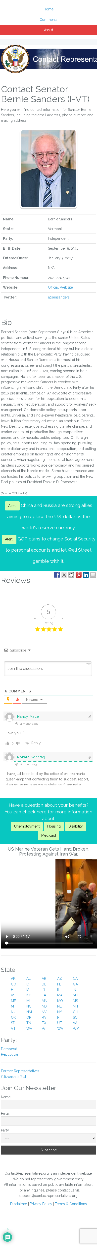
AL (28, 978)
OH (75, 1012)
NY (59, 1012)
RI (58, 1017)
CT (28, 984)
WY (76, 1029)
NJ (13, 1012)
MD (75, 995)
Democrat (9, 1049)
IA (27, 990)
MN (44, 1001)
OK (13, 1017)
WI (44, 1029)
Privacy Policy (41, 1204)
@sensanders (59, 297)
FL (59, 984)
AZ (59, 978)
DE (44, 984)
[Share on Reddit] (71, 575)
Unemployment (27, 826)
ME (13, 1001)
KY (28, 995)
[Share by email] (93, 575)
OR (28, 1017)
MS (75, 1001)
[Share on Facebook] (57, 575)
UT (59, 1023)
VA (75, 1023)
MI (28, 1001)
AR (44, 978)
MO (60, 1001)
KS (13, 995)
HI (12, 990)
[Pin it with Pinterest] (79, 575)
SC (75, 1017)
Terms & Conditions (71, 1204)
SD (13, 1023)
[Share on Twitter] (64, 575)
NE (59, 1006)
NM (29, 1012)
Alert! (12, 506)
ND (44, 1006)
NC (28, 1006)
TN (28, 1023)
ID (43, 990)
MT (13, 1006)
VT (13, 1029)
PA (44, 1017)
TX (44, 1023)
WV (60, 1029)
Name (5, 1097)
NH (75, 1006)
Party (5, 1130)
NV (44, 1012)
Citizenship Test (13, 1077)
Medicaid (48, 835)
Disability (75, 826)
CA (75, 978)
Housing (54, 826)
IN (74, 990)
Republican (10, 1054)
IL (58, 990)
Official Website (60, 287)
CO (13, 984)
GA (75, 984)
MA (59, 995)
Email (5, 1114)
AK (13, 978)
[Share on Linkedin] (86, 575)
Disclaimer (18, 1204)
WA (29, 1029)
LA (44, 995)
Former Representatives (20, 1071)
